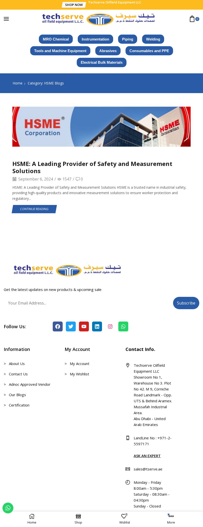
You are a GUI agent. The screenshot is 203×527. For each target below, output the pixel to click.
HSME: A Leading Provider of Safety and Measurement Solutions (92, 167)
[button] (73, 5)
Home (18, 83)
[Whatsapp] (123, 326)
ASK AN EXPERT (147, 455)
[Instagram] (110, 326)
